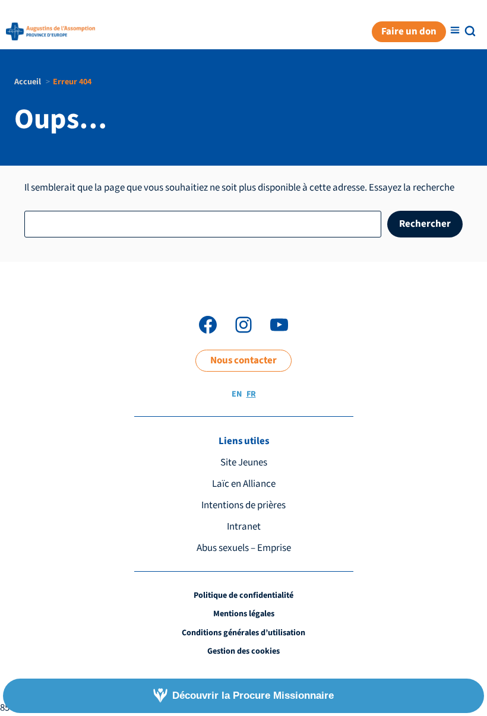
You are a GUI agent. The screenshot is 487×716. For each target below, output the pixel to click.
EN (237, 394)
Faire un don (409, 31)
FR (251, 394)
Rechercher (425, 224)
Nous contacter (243, 360)
